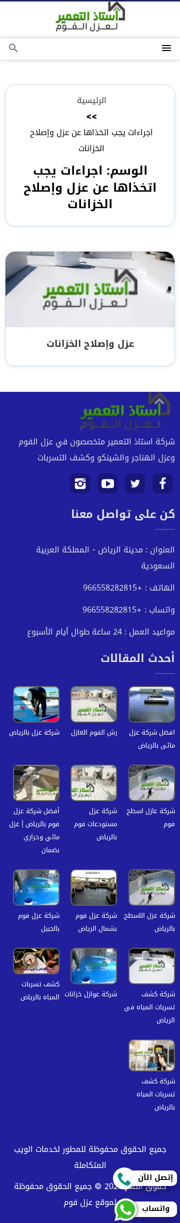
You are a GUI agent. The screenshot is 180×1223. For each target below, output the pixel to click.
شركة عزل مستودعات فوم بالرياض (95, 824)
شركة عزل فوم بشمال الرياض (96, 922)
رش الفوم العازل (94, 732)
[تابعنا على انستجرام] (80, 487)
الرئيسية (91, 100)
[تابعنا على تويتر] (135, 487)
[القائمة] (166, 49)
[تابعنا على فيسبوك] (162, 487)
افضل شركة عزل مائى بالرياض (152, 739)
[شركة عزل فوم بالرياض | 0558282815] (90, 17)
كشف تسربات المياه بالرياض (40, 990)
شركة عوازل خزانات (90, 994)
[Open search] (14, 49)
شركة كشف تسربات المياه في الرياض (149, 1007)
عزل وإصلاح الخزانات (90, 343)
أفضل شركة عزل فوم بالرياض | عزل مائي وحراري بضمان (34, 830)
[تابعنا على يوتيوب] (108, 487)
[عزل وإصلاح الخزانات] (90, 290)
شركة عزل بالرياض (34, 732)
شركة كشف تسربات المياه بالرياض (155, 1094)
